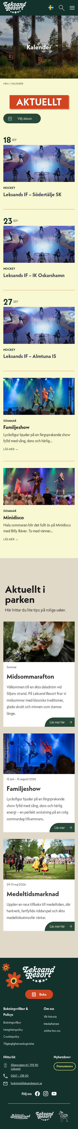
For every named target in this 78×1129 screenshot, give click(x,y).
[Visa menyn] (72, 8)
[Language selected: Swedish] (52, 8)
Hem (6, 83)
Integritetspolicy (13, 1030)
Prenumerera (65, 1066)
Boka (42, 994)
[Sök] (62, 8)
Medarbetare (51, 1024)
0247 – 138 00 (19, 1076)
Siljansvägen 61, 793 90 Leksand (24, 1067)
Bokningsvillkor (12, 1022)
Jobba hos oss (52, 1031)
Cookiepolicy (11, 1036)
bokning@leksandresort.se (26, 1083)
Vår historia (50, 1017)
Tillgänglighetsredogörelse (18, 1044)
